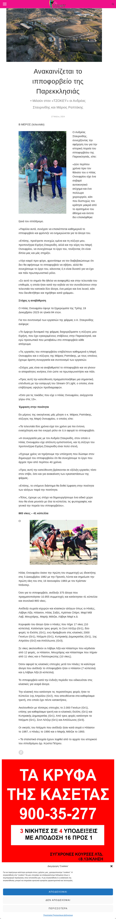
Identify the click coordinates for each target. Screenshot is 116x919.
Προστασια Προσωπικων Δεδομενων (58, 915)
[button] (111, 866)
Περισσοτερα (58, 908)
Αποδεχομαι (58, 891)
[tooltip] (21, 752)
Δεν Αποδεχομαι (58, 900)
